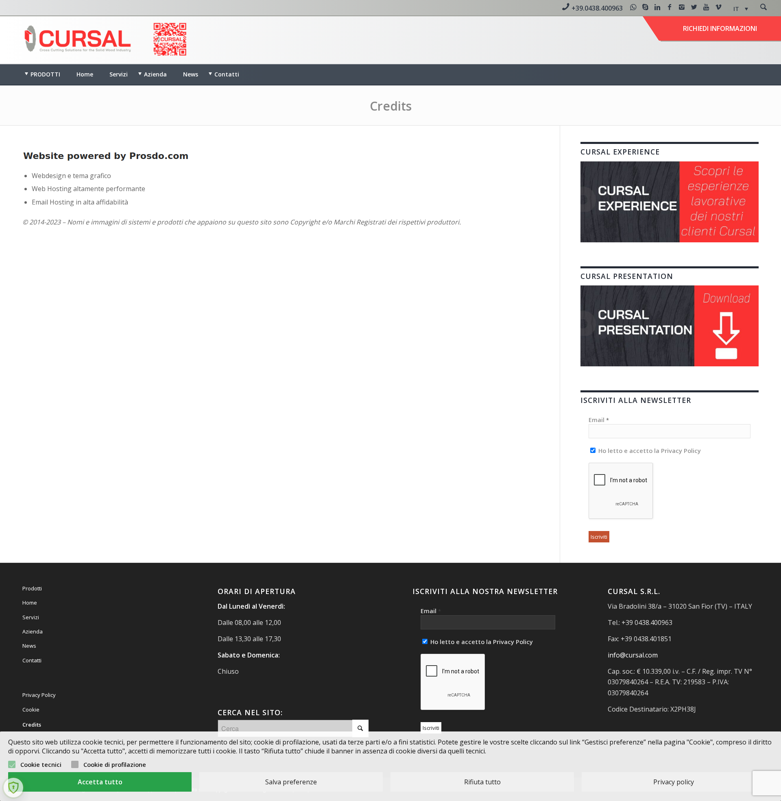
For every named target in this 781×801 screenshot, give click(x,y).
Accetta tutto (100, 781)
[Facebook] (669, 7)
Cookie (30, 709)
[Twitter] (694, 7)
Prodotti (32, 588)
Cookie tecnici (40, 764)
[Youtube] (706, 7)
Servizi (30, 617)
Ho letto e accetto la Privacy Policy (649, 450)
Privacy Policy (39, 695)
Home (29, 602)
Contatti (31, 660)
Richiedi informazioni (720, 28)
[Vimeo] (718, 7)
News (29, 645)
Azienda (32, 631)
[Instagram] (682, 7)
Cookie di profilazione (114, 764)
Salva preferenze (291, 781)
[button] (740, 8)
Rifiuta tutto (482, 781)
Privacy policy (673, 781)
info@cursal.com (633, 655)
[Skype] (645, 7)
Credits (391, 106)
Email (599, 420)
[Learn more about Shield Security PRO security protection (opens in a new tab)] (13, 787)
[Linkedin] (657, 7)
